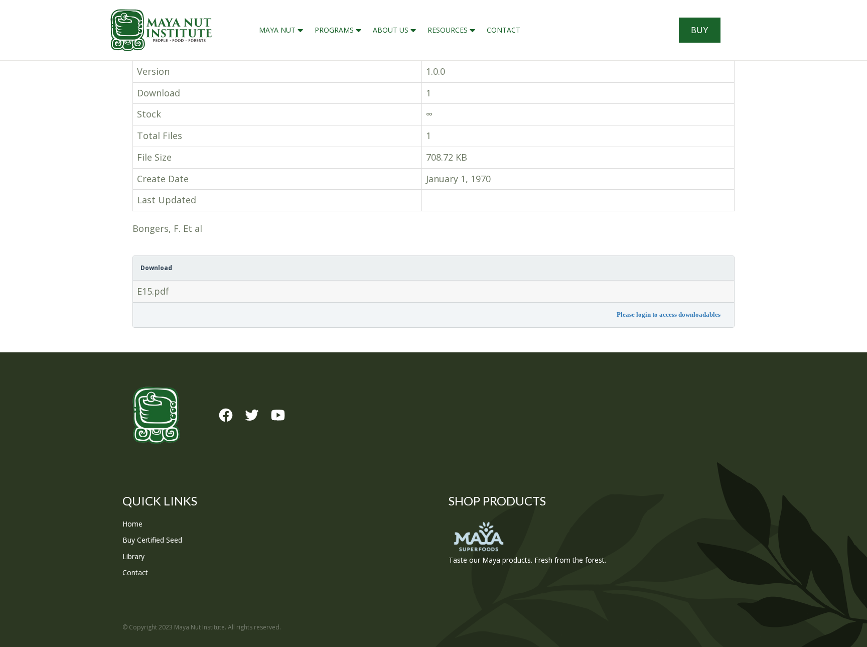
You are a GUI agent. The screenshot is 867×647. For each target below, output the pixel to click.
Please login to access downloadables (668, 314)
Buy (699, 30)
